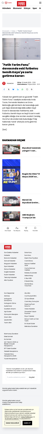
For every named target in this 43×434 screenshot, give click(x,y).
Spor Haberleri (9, 266)
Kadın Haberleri (9, 275)
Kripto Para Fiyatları (31, 258)
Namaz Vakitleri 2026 (30, 264)
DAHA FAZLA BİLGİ (12, 423)
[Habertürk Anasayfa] (21, 3)
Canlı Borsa (29, 261)
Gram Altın (8, 317)
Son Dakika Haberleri (11, 252)
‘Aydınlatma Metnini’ (12, 419)
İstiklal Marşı (29, 276)
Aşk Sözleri (7, 312)
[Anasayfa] (7, 247)
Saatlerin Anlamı (10, 309)
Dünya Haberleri (9, 269)
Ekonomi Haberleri (10, 258)
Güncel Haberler (9, 261)
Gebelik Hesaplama (11, 351)
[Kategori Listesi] (40, 3)
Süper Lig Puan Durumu (30, 305)
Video (13, 31)
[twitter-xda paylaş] (9, 89)
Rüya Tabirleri (29, 316)
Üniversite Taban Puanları (30, 312)
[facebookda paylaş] (4, 89)
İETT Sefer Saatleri (10, 348)
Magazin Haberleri (10, 264)
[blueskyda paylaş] (13, 89)
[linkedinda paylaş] (18, 89)
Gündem (6, 8)
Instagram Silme (10, 303)
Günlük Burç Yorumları (29, 285)
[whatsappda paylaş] (22, 89)
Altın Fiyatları (8, 280)
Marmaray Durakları (11, 334)
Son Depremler (9, 293)
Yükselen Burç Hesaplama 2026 (10, 355)
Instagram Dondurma (8, 299)
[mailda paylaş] (27, 89)
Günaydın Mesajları (11, 314)
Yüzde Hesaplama (10, 359)
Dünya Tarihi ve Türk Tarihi (32, 320)
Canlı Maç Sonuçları (32, 301)
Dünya (27, 8)
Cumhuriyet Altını (30, 296)
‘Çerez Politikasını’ (27, 417)
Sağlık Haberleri (9, 272)
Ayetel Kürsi (8, 306)
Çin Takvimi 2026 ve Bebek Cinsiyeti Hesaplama (11, 344)
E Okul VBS (28, 278)
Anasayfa (5, 31)
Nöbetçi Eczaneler (31, 273)
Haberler (7, 255)
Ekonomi (17, 8)
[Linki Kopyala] (31, 89)
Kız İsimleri (7, 339)
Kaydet (32, 377)
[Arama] (3, 3)
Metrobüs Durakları (31, 326)
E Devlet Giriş (29, 281)
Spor (35, 8)
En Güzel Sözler (30, 324)
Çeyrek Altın (8, 320)
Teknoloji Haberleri (10, 277)
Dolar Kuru (28, 252)
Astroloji (7, 296)
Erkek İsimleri (8, 336)
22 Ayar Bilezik (29, 299)
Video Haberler (30, 309)
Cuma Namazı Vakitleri (30, 269)
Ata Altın (27, 293)
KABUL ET (27, 423)
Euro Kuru (28, 255)
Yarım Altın (8, 323)
